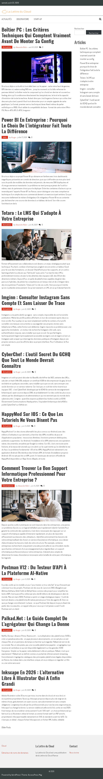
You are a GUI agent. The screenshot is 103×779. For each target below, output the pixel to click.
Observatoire (22, 19)
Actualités (7, 19)
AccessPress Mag (35, 775)
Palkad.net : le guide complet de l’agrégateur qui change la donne (35, 620)
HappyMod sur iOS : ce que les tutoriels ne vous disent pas (32, 416)
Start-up (38, 19)
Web (5, 137)
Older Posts (6, 728)
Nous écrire (74, 752)
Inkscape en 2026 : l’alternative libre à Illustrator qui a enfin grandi (33, 678)
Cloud (4, 745)
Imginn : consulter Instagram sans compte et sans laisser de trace (36, 299)
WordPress (16, 775)
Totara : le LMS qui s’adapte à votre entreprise (31, 215)
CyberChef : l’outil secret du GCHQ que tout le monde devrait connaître (36, 359)
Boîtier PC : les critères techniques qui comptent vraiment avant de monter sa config (36, 35)
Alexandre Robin (21, 47)
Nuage (13, 137)
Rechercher (79, 28)
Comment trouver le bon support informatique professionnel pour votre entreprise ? (34, 473)
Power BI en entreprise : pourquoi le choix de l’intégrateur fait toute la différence (36, 125)
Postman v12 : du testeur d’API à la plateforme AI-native (34, 570)
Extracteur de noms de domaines (15, 752)
